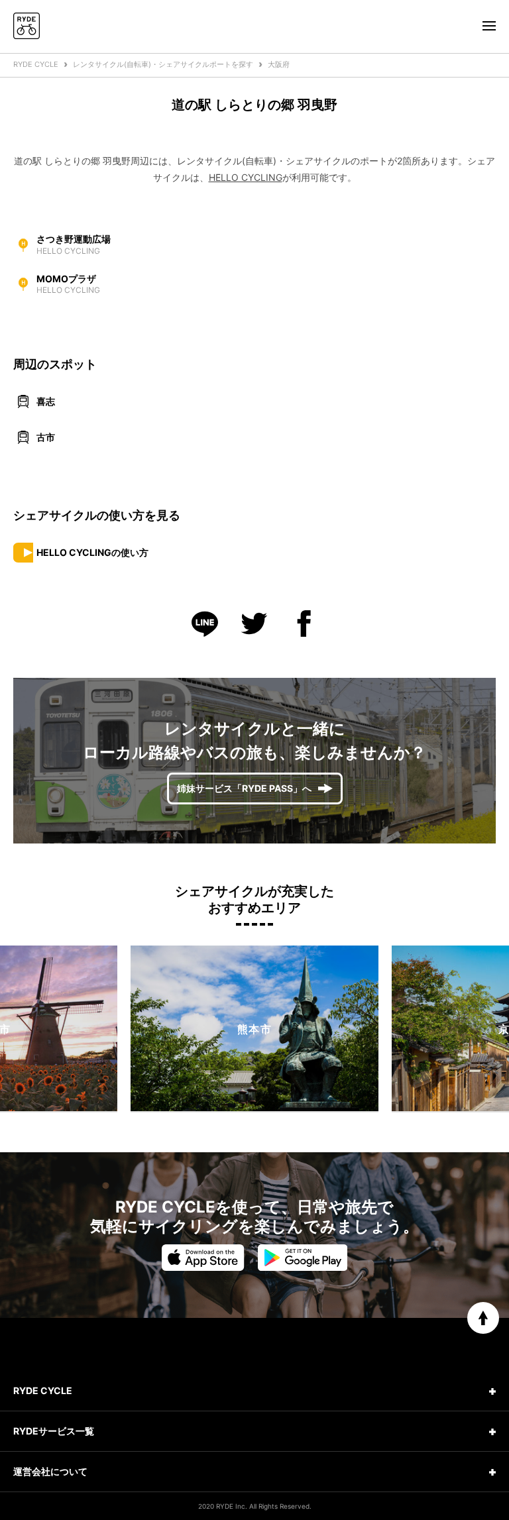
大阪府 (279, 64)
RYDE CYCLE (35, 64)
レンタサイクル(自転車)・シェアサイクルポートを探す (163, 64)
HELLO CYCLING (245, 177)
